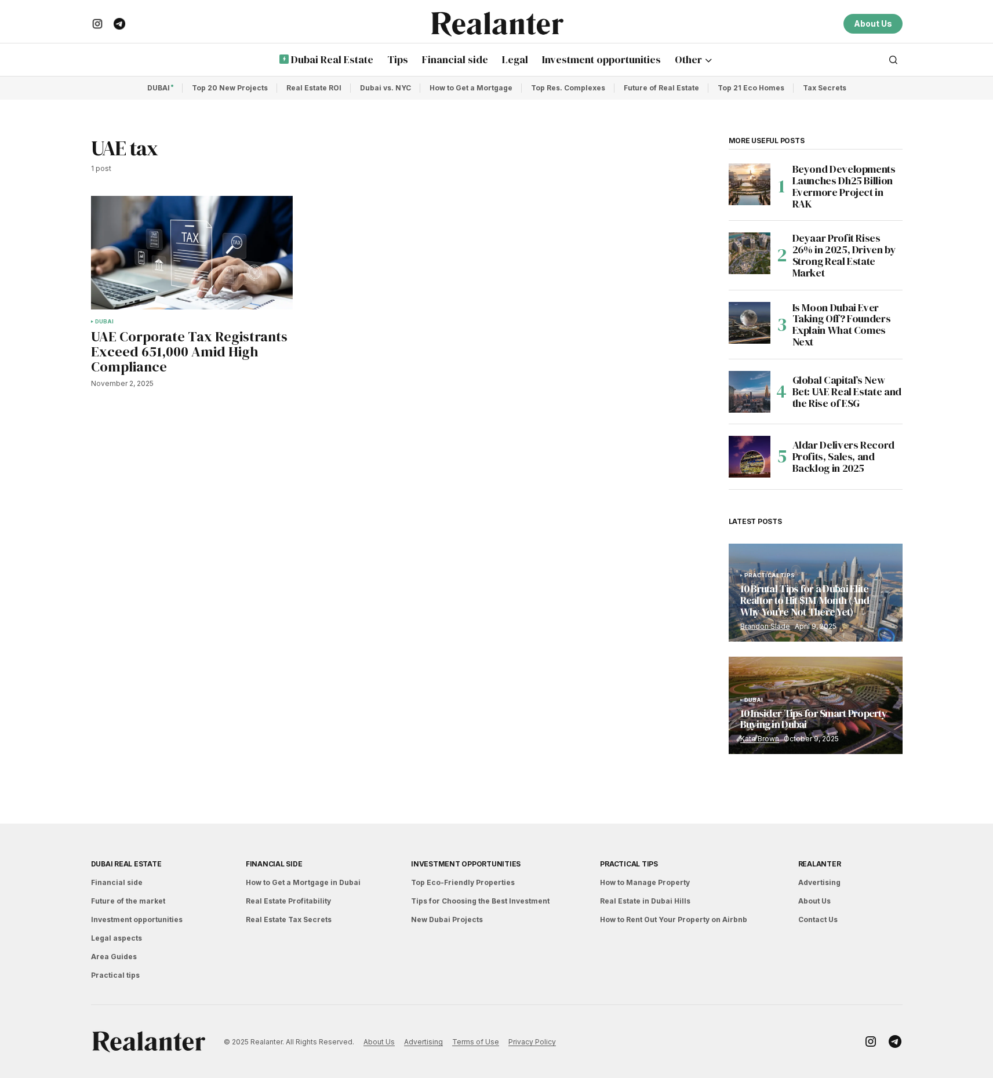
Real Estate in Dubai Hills (645, 901)
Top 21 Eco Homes (751, 87)
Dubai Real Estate (126, 864)
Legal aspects (116, 938)
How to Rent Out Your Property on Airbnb (673, 919)
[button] (893, 60)
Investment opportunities (137, 919)
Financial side (117, 882)
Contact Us (818, 919)
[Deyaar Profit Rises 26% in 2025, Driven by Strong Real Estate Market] (749, 253)
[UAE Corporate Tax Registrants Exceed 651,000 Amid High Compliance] (192, 252)
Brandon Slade (765, 626)
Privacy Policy (532, 1041)
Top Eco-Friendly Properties (463, 882)
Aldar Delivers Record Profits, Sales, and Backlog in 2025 (843, 456)
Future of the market (128, 901)
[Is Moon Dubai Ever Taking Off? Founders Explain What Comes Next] (749, 323)
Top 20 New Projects (230, 87)
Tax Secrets (824, 87)
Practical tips (769, 575)
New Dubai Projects (447, 919)
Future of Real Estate (661, 87)
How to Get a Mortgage (471, 87)
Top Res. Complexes (568, 87)
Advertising (819, 882)
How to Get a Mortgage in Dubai (303, 882)
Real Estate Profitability (288, 901)
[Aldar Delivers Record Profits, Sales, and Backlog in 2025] (749, 457)
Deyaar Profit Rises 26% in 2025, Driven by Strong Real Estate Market (844, 255)
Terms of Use (475, 1041)
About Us (873, 23)
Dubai (104, 322)
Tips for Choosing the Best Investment (480, 901)
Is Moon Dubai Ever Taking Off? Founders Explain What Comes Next (841, 325)
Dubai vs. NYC (385, 87)
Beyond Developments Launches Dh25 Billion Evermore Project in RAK (844, 186)
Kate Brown (759, 738)
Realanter (819, 864)
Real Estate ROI (313, 87)
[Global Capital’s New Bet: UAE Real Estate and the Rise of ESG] (749, 392)
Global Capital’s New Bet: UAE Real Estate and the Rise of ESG (846, 391)
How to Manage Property (645, 882)
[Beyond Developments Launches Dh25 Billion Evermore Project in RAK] (749, 184)
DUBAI (158, 87)
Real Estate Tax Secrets (289, 919)
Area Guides (114, 956)
